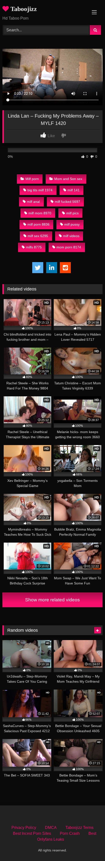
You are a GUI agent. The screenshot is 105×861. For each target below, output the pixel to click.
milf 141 (73, 190)
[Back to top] (89, 846)
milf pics (72, 213)
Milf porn (32, 179)
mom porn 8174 (68, 247)
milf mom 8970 (39, 213)
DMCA (51, 827)
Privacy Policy (23, 827)
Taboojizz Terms (79, 827)
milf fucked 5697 (67, 202)
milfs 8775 (34, 247)
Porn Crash (70, 833)
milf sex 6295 (38, 236)
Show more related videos (52, 599)
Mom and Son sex (68, 179)
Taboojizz (23, 8)
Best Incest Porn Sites (32, 833)
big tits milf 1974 (39, 190)
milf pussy (72, 224)
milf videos (71, 236)
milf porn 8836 (38, 224)
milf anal (33, 202)
